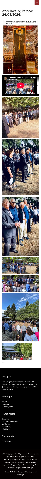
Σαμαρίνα (5, 404)
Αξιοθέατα (5, 429)
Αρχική (4, 402)
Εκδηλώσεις (6, 424)
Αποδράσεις (6, 426)
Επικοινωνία (6, 441)
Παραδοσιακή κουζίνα (10, 421)
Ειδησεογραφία (7, 407)
